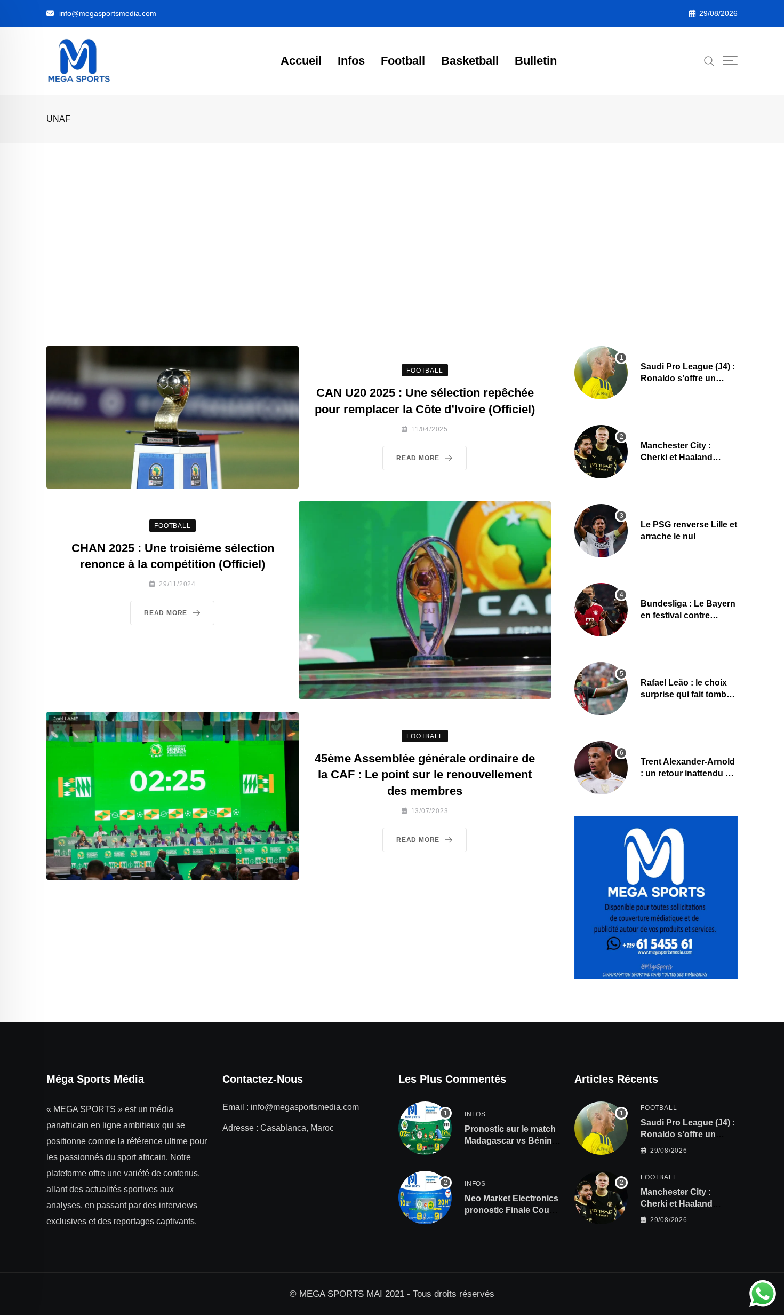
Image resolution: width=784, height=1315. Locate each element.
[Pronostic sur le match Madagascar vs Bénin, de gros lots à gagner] (425, 1128)
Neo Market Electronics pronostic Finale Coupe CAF (512, 1210)
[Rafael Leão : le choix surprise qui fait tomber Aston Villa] (601, 688)
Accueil (301, 60)
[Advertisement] (392, 223)
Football (403, 60)
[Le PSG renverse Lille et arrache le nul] (601, 530)
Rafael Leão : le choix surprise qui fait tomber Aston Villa (687, 694)
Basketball (470, 60)
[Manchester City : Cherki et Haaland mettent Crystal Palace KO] (601, 451)
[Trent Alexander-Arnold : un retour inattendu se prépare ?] (601, 767)
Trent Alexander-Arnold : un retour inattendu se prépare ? (688, 773)
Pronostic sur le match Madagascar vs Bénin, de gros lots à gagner (510, 1140)
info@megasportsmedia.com (107, 13)
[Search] (709, 60)
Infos (351, 60)
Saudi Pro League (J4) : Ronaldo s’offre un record (688, 378)
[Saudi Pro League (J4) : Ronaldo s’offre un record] (601, 372)
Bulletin (536, 60)
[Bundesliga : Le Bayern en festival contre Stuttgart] (601, 609)
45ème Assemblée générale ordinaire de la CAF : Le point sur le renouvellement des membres (425, 775)
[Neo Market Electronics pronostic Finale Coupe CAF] (425, 1197)
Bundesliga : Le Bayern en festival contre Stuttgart (688, 615)
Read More (417, 458)
